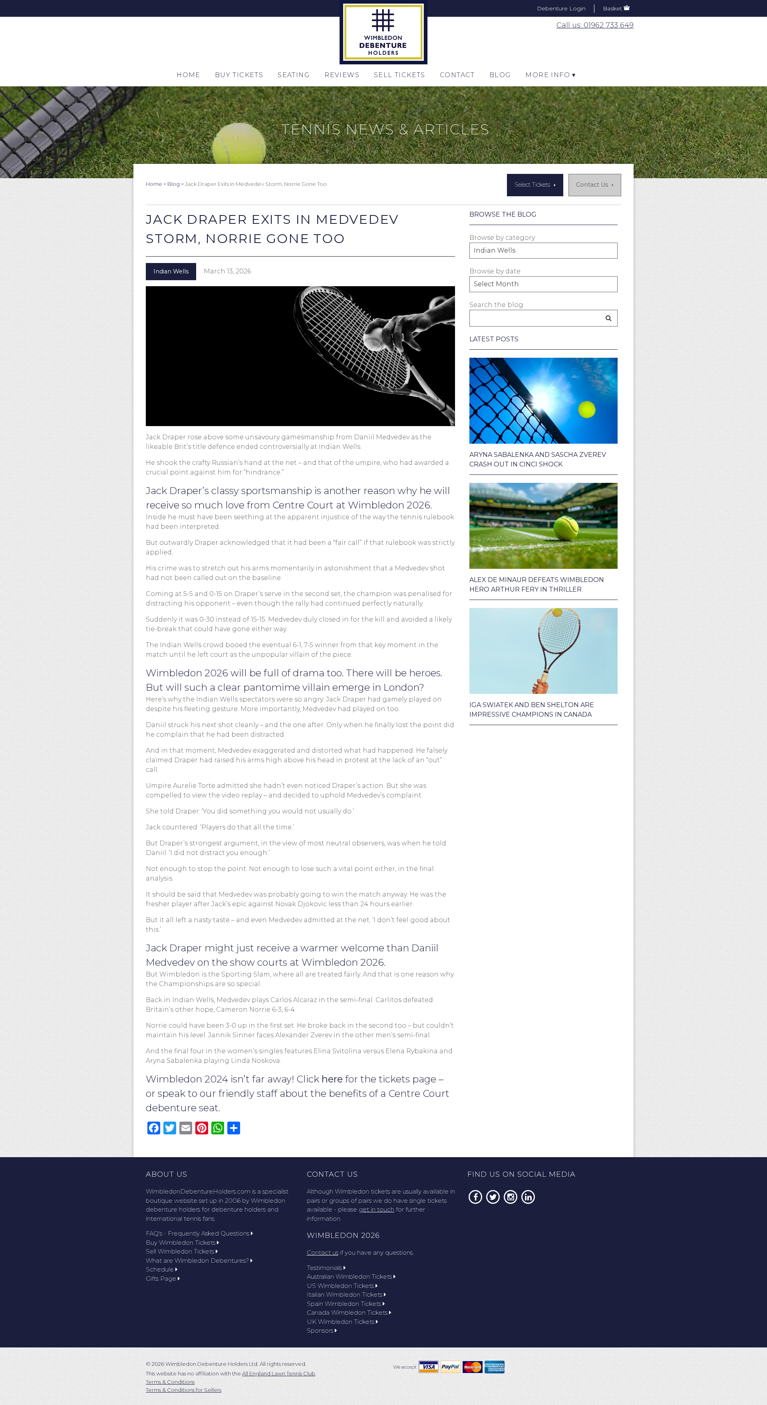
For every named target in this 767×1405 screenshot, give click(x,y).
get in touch (376, 1209)
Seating (294, 75)
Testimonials (324, 1267)
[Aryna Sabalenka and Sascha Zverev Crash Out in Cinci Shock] (543, 401)
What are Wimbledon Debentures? (197, 1260)
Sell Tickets (399, 75)
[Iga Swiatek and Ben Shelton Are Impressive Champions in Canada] (543, 651)
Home (189, 75)
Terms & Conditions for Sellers (183, 1390)
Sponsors (320, 1330)
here (332, 1079)
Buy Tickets (239, 75)
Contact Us (592, 184)
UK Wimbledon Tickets (340, 1321)
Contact (457, 75)
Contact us (322, 1252)
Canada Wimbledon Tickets (347, 1312)
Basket (612, 8)
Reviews (342, 75)
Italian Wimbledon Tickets (344, 1294)
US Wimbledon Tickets (340, 1285)
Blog (500, 75)
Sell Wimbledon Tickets (180, 1251)
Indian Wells (171, 271)
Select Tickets (532, 184)
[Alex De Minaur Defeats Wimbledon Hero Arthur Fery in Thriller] (543, 526)
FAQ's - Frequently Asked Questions (197, 1233)
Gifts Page (161, 1278)
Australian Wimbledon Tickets (349, 1276)
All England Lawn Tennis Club (278, 1373)
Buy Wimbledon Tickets (180, 1242)
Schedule (160, 1269)
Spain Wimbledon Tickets (344, 1303)
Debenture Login (561, 8)
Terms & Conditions (170, 1382)
